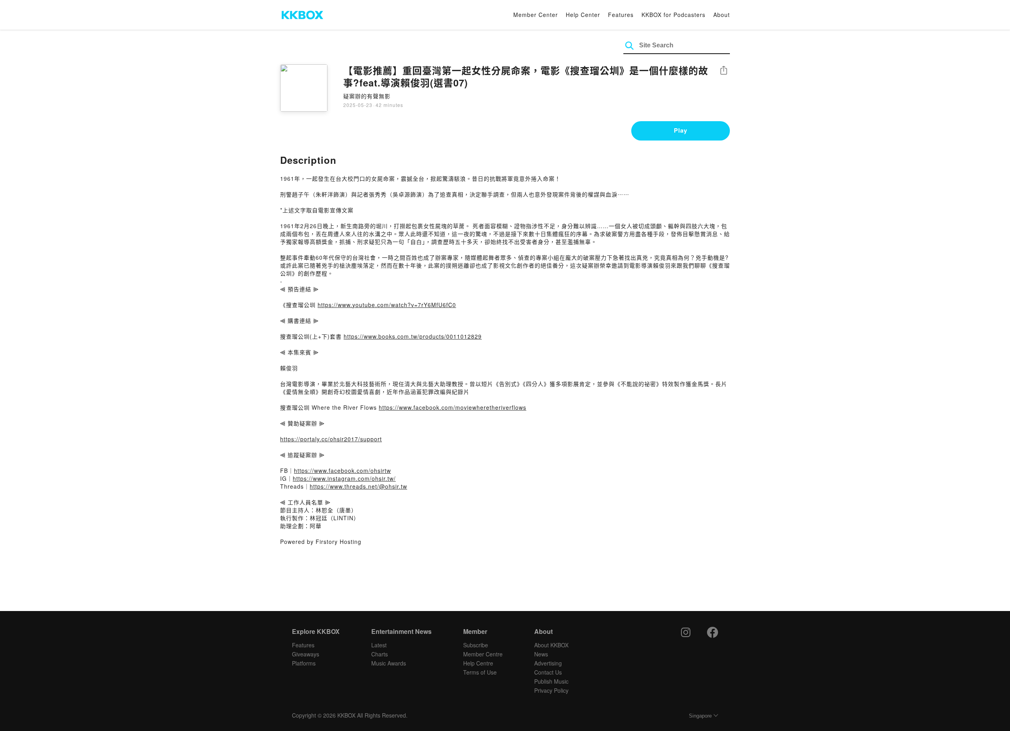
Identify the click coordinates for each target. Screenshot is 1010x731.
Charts (379, 654)
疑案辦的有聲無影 (367, 96)
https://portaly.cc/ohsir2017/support (331, 439)
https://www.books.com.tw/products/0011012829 (413, 336)
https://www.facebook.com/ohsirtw (342, 470)
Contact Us (548, 672)
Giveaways (305, 654)
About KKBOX (551, 645)
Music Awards (388, 663)
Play (680, 130)
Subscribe (475, 645)
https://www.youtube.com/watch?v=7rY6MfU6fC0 (387, 305)
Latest (379, 645)
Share (723, 71)
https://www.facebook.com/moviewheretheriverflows (452, 407)
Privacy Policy (551, 690)
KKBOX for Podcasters (673, 15)
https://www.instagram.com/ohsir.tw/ (344, 478)
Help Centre (478, 663)
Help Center (583, 15)
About (721, 15)
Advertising (548, 663)
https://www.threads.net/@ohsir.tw (358, 486)
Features (621, 15)
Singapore (700, 716)
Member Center (535, 15)
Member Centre (483, 654)
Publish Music (551, 681)
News (541, 654)
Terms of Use (480, 672)
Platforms (304, 663)
